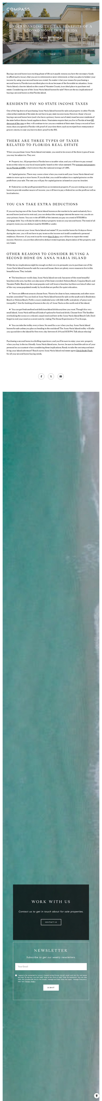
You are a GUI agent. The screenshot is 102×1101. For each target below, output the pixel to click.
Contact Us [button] (51, 922)
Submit (51, 988)
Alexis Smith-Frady (84, 350)
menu (88, 9)
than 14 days (53, 236)
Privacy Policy (30, 981)
